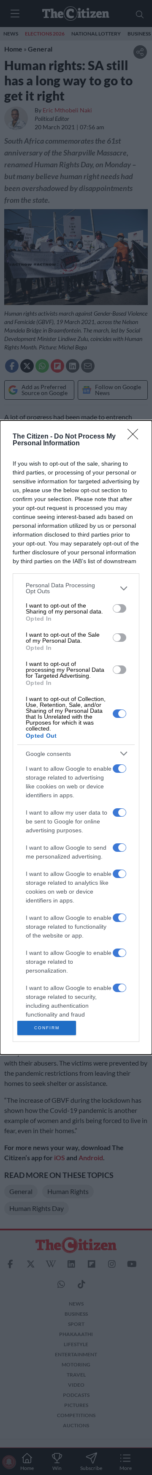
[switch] (119, 608)
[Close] (136, 437)
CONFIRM (47, 1027)
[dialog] (76, 737)
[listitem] (76, 588)
